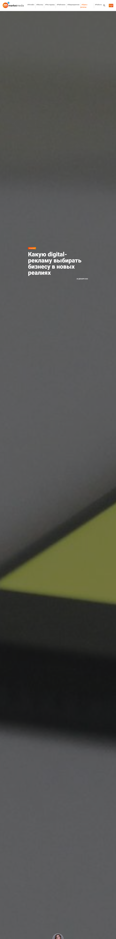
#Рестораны (50, 5)
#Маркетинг (32, 248)
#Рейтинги (61, 5)
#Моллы (39, 5)
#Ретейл (30, 5)
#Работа (98, 5)
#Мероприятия (73, 5)
